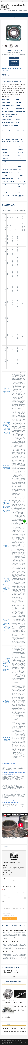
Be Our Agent (14, 65)
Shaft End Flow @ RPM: (8, 181)
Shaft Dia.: (4, 162)
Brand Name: (5, 99)
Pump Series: (5, 158)
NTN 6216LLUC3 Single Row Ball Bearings (6, 546)
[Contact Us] (24, 522)
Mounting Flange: (6, 119)
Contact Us (9, 1040)
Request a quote (14, 1)
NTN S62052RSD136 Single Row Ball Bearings (6, 468)
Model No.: (4, 149)
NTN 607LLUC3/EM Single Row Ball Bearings (6, 390)
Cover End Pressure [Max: (9, 185)
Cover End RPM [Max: (8, 122)
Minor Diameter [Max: (7, 165)
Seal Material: (5, 155)
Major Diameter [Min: (7, 178)
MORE (13, 977)
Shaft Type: (5, 108)
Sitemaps (19, 1040)
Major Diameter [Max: (7, 172)
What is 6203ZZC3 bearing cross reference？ (14, 54)
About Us (3, 1040)
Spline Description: (7, 189)
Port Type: (4, 175)
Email (4, 878)
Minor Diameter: (6, 146)
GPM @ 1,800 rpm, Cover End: (10, 195)
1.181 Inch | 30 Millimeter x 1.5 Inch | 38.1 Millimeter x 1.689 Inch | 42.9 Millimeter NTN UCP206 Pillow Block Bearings (6, 625)
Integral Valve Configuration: (9, 169)
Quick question (6, 895)
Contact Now (14, 58)
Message (4, 905)
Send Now (9, 918)
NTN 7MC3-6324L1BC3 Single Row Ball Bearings (6, 740)
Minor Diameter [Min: (8, 105)
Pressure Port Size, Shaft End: (9, 126)
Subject (4, 889)
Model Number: (6, 102)
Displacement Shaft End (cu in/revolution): (8, 115)
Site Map (14, 1040)
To (3, 884)
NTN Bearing (12, 17)
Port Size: (4, 192)
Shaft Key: (4, 152)
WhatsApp (14, 61)
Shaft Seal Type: (6, 130)
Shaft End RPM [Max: (7, 111)
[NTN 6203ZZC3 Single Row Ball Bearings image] (14, 33)
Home (2, 17)
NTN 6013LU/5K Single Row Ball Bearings (6, 702)
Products (6, 17)
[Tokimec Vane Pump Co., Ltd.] (3, 7)
